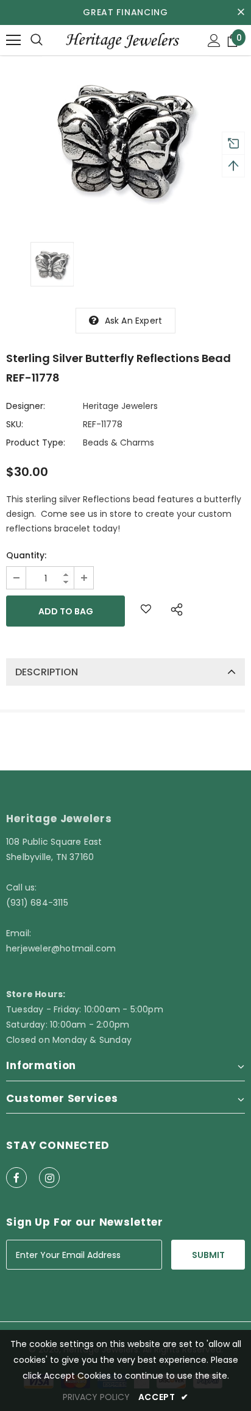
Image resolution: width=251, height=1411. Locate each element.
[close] (241, 12)
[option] (125, 140)
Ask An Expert (134, 321)
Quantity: (26, 555)
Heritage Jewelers (120, 406)
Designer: (25, 406)
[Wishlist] (146, 611)
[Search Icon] (36, 40)
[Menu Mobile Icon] (13, 40)
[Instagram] (49, 1177)
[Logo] (121, 39)
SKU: (14, 424)
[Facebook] (16, 1177)
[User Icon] (214, 40)
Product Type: (35, 442)
